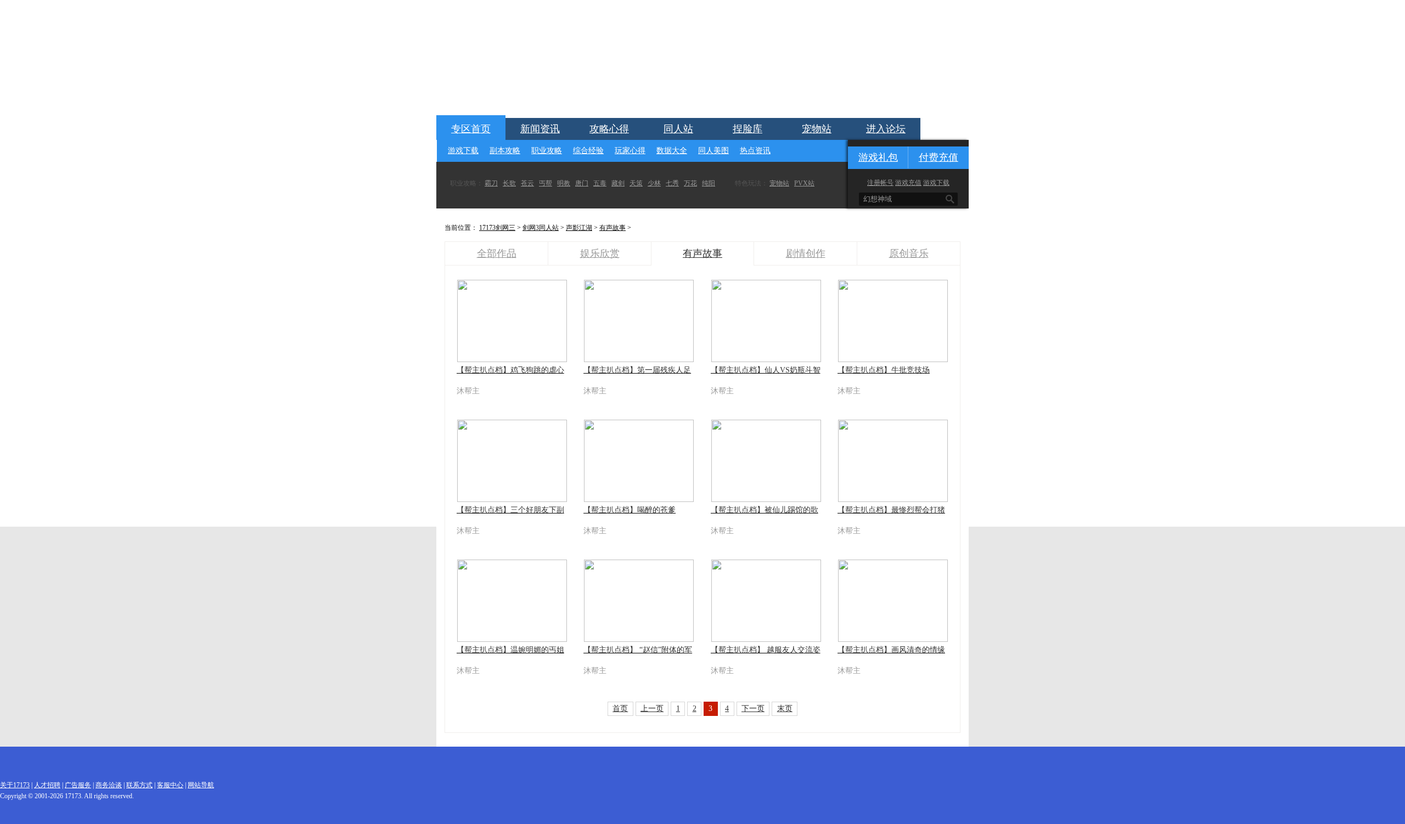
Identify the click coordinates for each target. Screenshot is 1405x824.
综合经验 (588, 150)
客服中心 (170, 785)
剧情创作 (805, 253)
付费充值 (938, 157)
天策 (636, 183)
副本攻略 (505, 150)
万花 (690, 183)
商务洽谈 (108, 785)
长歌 (509, 183)
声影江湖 (579, 228)
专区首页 (471, 128)
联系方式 (139, 785)
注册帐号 (880, 183)
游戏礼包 (878, 157)
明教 (563, 183)
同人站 (678, 128)
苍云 (527, 183)
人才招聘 (47, 785)
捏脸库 (747, 128)
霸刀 (491, 183)
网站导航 (201, 785)
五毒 (599, 183)
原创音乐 (909, 253)
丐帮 (545, 183)
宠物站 (816, 128)
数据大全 (671, 150)
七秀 (672, 183)
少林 (654, 183)
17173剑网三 (497, 228)
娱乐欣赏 (600, 253)
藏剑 (618, 183)
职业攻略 (546, 150)
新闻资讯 (540, 128)
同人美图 (713, 150)
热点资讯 (755, 150)
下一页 (753, 708)
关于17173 (15, 785)
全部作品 (496, 253)
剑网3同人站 (540, 228)
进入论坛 (886, 128)
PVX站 (804, 183)
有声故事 (612, 228)
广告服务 (78, 785)
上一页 (652, 708)
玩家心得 (630, 150)
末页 (785, 708)
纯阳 (708, 183)
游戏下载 (463, 150)
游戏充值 (908, 183)
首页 (620, 708)
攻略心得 (609, 128)
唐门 (581, 183)
